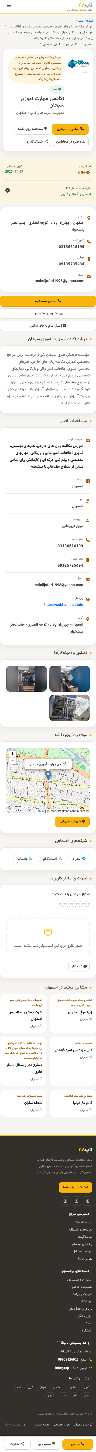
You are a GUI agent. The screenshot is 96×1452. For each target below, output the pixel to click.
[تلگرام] (76, 1201)
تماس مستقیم (46, 301)
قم (75, 1395)
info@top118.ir (66, 1368)
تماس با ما (85, 1258)
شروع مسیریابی (71, 821)
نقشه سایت (42, 1424)
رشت (63, 1395)
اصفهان (88, 44)
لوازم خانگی (84, 1316)
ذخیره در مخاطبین (69, 141)
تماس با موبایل (68, 129)
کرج (19, 1387)
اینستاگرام (50, 859)
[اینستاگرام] (87, 1201)
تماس (76, 1444)
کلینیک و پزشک (82, 1294)
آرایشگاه (87, 1330)
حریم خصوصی (61, 1424)
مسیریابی (45, 1444)
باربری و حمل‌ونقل (80, 1308)
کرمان (50, 1395)
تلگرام (76, 859)
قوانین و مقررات (83, 1424)
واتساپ (22, 859)
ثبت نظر (77, 966)
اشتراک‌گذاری (35, 141)
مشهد (72, 1387)
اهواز (86, 1395)
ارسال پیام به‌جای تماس (46, 326)
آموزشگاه (86, 1301)
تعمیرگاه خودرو (82, 1287)
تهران (86, 1387)
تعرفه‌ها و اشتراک (80, 1229)
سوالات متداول (82, 1251)
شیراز (43, 1387)
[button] (48, 775)
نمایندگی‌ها (85, 1237)
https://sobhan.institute (63, 605)
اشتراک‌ (15, 1444)
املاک (88, 1323)
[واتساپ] (65, 1201)
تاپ (79, 6)
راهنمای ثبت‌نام (82, 1244)
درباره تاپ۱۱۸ (83, 1222)
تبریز (30, 1387)
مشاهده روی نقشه (30, 129)
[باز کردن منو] (9, 7)
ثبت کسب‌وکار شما (75, 1187)
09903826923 (68, 1359)
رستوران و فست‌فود (79, 1279)
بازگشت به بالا (13, 1424)
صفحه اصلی (85, 20)
